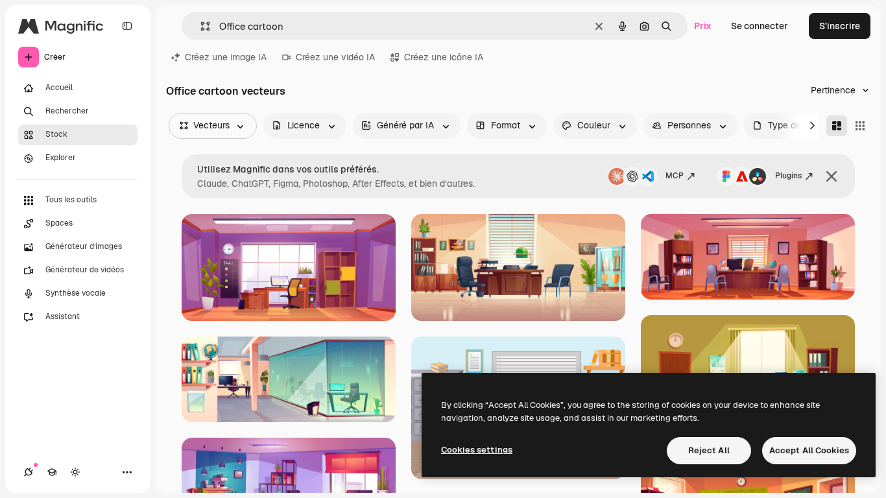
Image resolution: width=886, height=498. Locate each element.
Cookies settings (476, 449)
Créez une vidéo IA (335, 57)
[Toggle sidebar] (127, 26)
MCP (674, 176)
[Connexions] (28, 472)
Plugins (788, 176)
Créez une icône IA (443, 57)
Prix (703, 26)
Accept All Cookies (809, 450)
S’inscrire (839, 26)
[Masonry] (836, 125)
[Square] (860, 125)
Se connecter (759, 26)
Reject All (709, 450)
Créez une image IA (226, 57)
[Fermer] (831, 176)
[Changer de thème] (75, 472)
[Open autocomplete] (200, 26)
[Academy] (52, 472)
